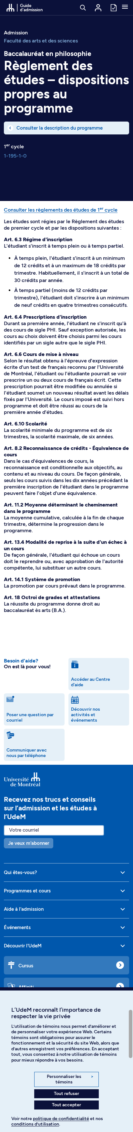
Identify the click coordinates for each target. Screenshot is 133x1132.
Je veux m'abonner (28, 843)
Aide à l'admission (24, 909)
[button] (125, 7)
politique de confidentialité (61, 1118)
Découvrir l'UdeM (23, 945)
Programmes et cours (27, 890)
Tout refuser (66, 1093)
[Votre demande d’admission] (113, 7)
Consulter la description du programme (59, 128)
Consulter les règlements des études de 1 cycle (61, 210)
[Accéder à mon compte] (98, 7)
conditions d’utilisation (35, 1124)
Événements (17, 927)
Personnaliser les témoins (70, 1079)
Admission (16, 33)
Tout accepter (66, 1105)
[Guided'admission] (66, 780)
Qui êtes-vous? (20, 872)
